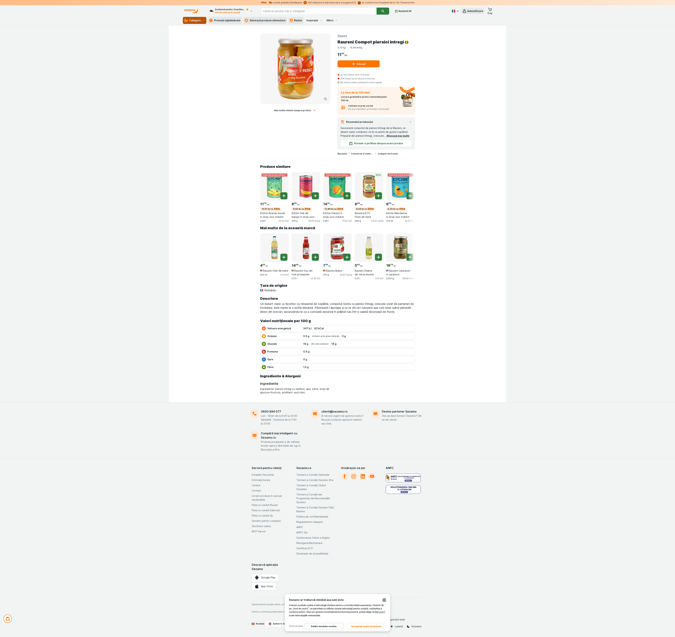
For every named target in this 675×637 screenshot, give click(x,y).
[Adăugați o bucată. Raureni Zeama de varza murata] (378, 257)
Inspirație (312, 20)
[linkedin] (362, 476)
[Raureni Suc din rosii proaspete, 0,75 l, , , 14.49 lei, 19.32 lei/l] (306, 247)
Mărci (330, 20)
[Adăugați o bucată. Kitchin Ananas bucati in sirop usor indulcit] (283, 195)
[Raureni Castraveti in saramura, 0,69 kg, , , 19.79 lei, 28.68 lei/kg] (400, 247)
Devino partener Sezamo (399, 411)
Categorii (195, 20)
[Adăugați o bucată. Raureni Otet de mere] (283, 257)
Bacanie (342, 153)
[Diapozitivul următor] (408, 186)
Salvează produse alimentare (268, 20)
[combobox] (319, 11)
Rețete (298, 20)
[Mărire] (325, 99)
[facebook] (344, 476)
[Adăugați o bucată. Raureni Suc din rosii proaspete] (315, 257)
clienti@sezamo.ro (334, 411)
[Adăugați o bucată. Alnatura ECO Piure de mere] (378, 195)
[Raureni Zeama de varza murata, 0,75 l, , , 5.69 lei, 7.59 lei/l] (369, 247)
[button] (473, 11)
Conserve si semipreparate (362, 153)
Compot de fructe (388, 153)
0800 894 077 (271, 411)
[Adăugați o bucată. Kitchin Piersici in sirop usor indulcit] (347, 195)
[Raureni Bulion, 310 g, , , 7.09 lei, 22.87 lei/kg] (337, 247)
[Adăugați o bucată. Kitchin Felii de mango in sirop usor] (315, 195)
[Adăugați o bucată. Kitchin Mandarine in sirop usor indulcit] (409, 195)
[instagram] (353, 476)
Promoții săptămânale (227, 20)
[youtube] (371, 476)
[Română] (454, 11)
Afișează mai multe (398, 135)
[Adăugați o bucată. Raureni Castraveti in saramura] (409, 257)
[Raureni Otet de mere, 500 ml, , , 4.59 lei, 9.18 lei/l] (274, 247)
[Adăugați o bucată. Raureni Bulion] (347, 257)
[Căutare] (383, 11)
